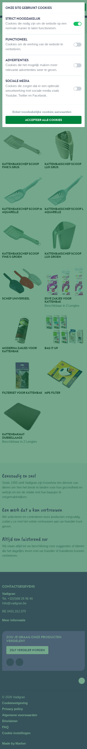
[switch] (77, 24)
